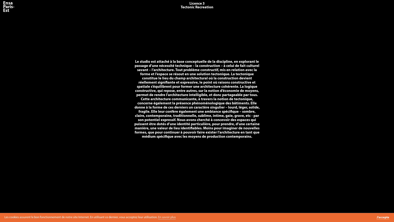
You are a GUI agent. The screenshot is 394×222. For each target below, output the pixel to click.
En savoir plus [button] (167, 217)
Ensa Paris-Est (8, 7)
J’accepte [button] (383, 217)
